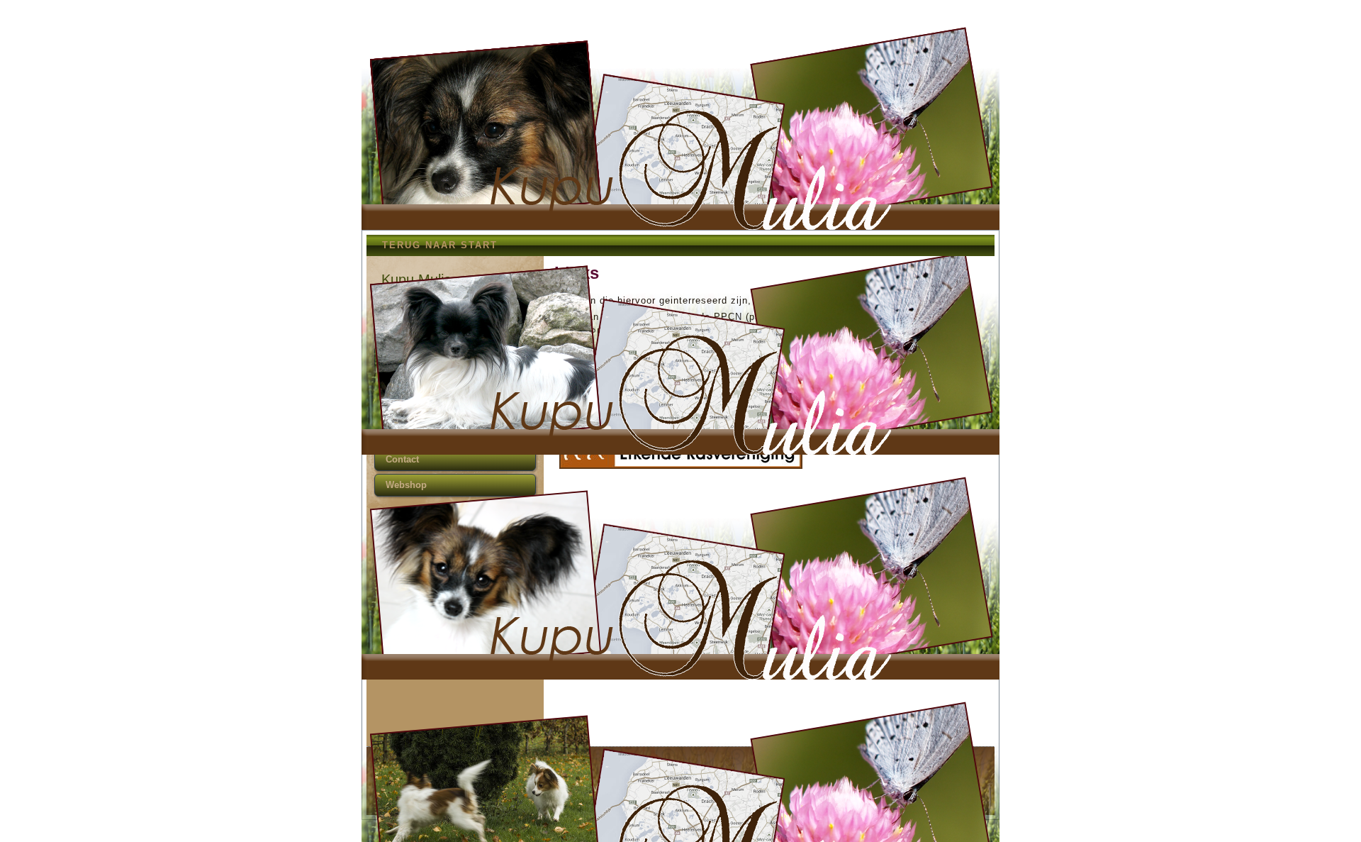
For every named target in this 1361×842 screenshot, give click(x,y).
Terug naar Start (440, 245)
